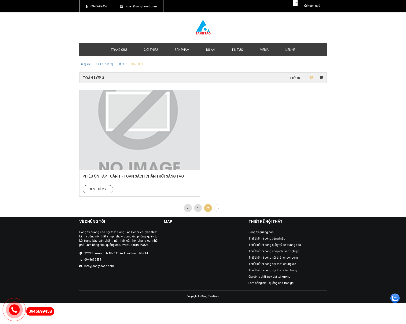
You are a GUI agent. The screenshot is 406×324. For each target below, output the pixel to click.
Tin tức (237, 49)
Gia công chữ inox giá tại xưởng (269, 276)
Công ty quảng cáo (261, 232)
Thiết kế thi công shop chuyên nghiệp (273, 251)
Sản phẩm (182, 49)
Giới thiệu (151, 49)
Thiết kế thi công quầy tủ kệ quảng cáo (274, 245)
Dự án (210, 49)
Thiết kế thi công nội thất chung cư (272, 264)
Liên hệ (290, 49)
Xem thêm (97, 189)
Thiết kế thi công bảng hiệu (266, 238)
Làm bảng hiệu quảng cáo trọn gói (271, 283)
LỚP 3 (121, 64)
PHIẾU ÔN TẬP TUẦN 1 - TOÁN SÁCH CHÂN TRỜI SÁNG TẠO (133, 176)
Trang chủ (119, 49)
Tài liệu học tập (104, 64)
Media (264, 49)
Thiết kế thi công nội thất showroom (273, 257)
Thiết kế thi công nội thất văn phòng (272, 270)
